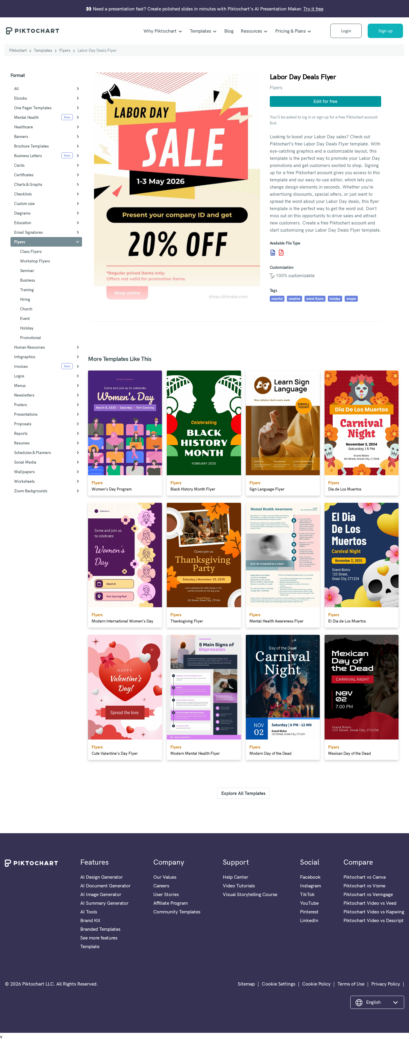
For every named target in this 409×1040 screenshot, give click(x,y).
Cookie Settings (278, 984)
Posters (20, 404)
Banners (21, 136)
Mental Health (26, 117)
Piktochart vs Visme (364, 886)
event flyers (315, 299)
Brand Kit (90, 920)
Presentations (25, 414)
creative (294, 299)
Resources (251, 31)
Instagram (310, 886)
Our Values (164, 877)
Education (22, 222)
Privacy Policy (385, 984)
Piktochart (18, 50)
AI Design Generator (101, 877)
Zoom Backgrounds (30, 490)
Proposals (22, 423)
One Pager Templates (32, 107)
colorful (277, 299)
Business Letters (28, 155)
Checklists (23, 194)
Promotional (30, 337)
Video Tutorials (239, 886)
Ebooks (20, 98)
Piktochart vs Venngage (368, 894)
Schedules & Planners (32, 452)
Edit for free (325, 101)
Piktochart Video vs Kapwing (373, 912)
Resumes (22, 443)
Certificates (24, 174)
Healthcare (23, 127)
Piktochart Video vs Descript (373, 920)
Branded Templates (100, 929)
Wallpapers (24, 471)
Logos (19, 376)
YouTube (309, 903)
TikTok (307, 894)
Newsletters (24, 395)
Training (27, 289)
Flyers (64, 50)
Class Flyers (31, 251)
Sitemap (246, 984)
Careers (161, 886)
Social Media (25, 462)
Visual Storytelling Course (250, 894)
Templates (200, 31)
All (16, 88)
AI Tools (88, 912)
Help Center (235, 877)
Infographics (24, 356)
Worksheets (24, 481)
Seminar (27, 270)
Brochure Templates (31, 146)
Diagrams (22, 213)
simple (351, 299)
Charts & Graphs (28, 184)
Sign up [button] (385, 31)
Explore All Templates (243, 793)
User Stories (166, 894)
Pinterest (309, 912)
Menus (20, 385)
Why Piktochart (160, 31)
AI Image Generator (100, 894)
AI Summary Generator (104, 903)
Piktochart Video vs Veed (369, 903)
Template (89, 946)
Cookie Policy (316, 984)
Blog (229, 31)
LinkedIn (309, 920)
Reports (21, 433)
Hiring (25, 299)
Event (25, 318)
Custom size (24, 203)
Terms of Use (350, 984)
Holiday (27, 328)
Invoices (21, 366)
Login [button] (346, 31)
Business (27, 280)
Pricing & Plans (290, 31)
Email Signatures (28, 232)
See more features (98, 938)
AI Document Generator (105, 886)
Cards (19, 165)
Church (26, 308)
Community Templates (176, 912)
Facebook (310, 877)
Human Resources (29, 347)
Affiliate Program (170, 903)
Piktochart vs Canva (364, 877)
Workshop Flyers (35, 261)
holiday (335, 299)
